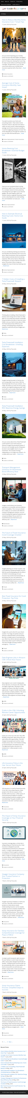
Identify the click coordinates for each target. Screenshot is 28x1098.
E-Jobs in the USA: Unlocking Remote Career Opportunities (13, 711)
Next (11, 1042)
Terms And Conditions (6, 4)
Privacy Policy (19, 1)
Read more (6, 266)
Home (2, 1)
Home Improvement (9, 139)
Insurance (6, 807)
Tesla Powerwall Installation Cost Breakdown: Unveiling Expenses (12, 344)
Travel (5, 587)
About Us (7, 1)
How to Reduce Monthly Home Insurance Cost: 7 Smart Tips (14, 21)
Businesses (7, 523)
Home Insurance (8, 74)
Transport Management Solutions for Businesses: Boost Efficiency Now (12, 469)
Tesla (5, 333)
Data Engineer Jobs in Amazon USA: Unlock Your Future (13, 658)
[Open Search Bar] (26, 14)
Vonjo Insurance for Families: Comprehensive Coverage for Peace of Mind (13, 932)
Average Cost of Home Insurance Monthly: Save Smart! (11, 85)
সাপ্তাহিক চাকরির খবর (15, 4)
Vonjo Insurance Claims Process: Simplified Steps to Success (12, 987)
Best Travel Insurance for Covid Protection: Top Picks (14, 597)
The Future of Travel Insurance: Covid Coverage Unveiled (14, 534)
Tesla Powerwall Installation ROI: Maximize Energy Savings (13, 407)
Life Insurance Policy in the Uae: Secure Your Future (12, 764)
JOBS (5, 701)
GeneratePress (22, 1092)
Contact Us (12, 1)
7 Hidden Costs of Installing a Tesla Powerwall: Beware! (13, 280)
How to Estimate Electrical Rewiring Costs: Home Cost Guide (12, 216)
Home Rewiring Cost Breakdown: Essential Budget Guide (13, 150)
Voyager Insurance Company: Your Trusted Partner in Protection (13, 876)
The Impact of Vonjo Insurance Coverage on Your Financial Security (14, 818)
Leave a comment (8, 76)
